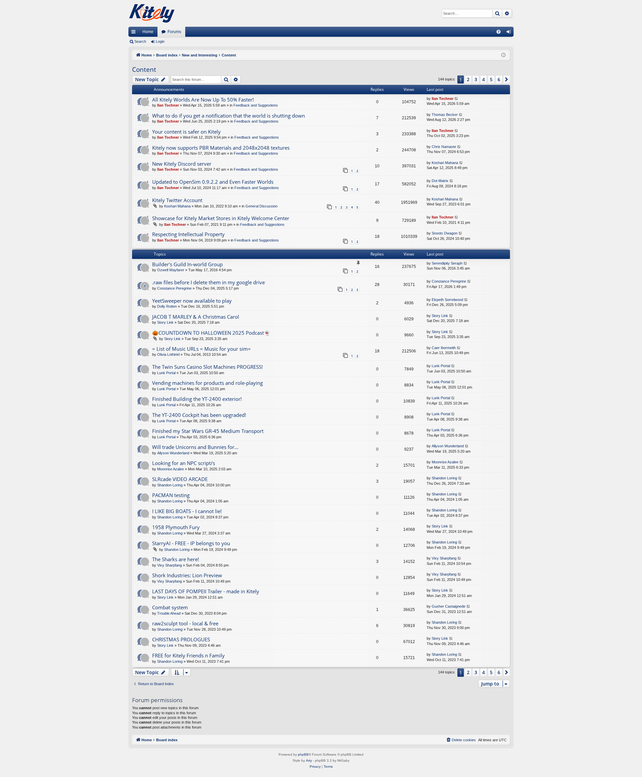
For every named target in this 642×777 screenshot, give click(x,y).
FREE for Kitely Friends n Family (188, 655)
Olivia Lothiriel (168, 354)
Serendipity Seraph (447, 263)
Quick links (134, 33)
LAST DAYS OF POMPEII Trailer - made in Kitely (205, 591)
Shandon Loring (170, 485)
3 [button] (475, 79)
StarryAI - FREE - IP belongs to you (191, 543)
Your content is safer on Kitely (186, 131)
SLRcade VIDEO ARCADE (180, 479)
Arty (309, 760)
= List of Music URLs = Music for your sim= (201, 348)
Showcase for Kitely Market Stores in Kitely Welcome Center (220, 218)
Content (144, 69)
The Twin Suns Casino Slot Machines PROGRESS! (207, 366)
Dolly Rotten (167, 306)
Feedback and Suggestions (255, 105)
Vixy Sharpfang (169, 565)
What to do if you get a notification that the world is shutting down (228, 115)
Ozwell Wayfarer (170, 270)
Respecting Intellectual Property (188, 234)
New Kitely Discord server (181, 163)
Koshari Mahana (445, 163)
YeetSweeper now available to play (192, 300)
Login (160, 41)
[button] (506, 79)
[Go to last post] (456, 98)
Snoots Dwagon (444, 233)
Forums (174, 31)
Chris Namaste (444, 147)
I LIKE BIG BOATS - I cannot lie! (187, 511)
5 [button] (491, 79)
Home (147, 31)
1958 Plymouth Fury (176, 527)
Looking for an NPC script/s (183, 463)
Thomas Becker (445, 115)
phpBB (303, 754)
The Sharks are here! (175, 559)
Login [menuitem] (510, 33)
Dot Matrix (440, 181)
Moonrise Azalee (170, 469)
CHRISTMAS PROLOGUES (181, 639)
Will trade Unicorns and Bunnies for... (195, 447)
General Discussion (261, 206)
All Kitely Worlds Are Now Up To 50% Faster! (203, 99)
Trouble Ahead (169, 613)
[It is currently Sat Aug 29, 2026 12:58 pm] (503, 55)
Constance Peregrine (174, 288)
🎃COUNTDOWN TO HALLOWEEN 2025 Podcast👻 (211, 332)
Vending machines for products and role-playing (207, 382)
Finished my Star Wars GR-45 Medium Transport (207, 431)
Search (140, 41)
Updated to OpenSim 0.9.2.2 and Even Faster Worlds (213, 181)
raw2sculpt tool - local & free (185, 623)
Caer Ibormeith (444, 348)
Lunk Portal (166, 373)
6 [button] (499, 79)
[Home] (151, 13)
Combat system (170, 607)
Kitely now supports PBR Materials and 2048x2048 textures (221, 147)
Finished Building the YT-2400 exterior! (197, 399)
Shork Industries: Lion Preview (187, 575)
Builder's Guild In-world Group (187, 264)
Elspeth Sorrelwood (447, 300)
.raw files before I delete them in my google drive (208, 282)
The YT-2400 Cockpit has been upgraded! (199, 415)
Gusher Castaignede (448, 606)
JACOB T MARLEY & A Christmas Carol (195, 316)
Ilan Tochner (168, 105)
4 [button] (483, 79)
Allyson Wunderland (173, 453)
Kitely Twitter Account (177, 200)
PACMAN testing (171, 495)
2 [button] (468, 79)
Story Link (165, 322)
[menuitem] (499, 32)
